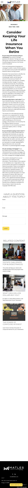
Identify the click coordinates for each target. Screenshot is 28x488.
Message (4, 216)
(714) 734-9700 (23, 487)
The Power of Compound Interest (12, 323)
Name (3, 199)
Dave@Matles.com (14, 476)
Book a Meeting (15, 484)
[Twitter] (13, 474)
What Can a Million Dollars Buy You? (12, 294)
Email (3, 208)
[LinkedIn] (15, 474)
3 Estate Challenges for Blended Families (13, 263)
